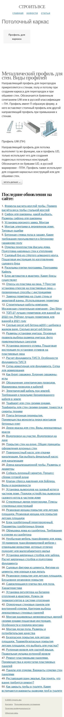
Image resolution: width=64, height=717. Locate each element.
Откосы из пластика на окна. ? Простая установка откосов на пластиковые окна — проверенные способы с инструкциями (29, 288)
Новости (32, 13)
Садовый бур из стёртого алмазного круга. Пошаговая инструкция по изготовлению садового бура (30, 259)
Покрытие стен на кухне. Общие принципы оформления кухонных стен (31, 446)
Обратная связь (11, 713)
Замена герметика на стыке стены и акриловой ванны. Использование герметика (30, 298)
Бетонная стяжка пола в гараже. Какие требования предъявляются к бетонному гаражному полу (28, 239)
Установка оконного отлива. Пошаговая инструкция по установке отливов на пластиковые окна (29, 350)
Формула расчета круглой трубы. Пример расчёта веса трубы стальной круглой (29, 208)
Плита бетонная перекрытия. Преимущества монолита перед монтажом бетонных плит (29, 419)
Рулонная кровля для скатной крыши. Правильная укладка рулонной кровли (28, 652)
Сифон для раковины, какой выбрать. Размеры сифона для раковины (27, 216)
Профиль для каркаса (17, 36)
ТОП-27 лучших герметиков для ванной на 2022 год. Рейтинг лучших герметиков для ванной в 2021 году (31, 317)
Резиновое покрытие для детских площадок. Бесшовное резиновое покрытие (32, 578)
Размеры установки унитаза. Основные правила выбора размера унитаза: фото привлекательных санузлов (29, 337)
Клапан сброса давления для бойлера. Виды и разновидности (28, 483)
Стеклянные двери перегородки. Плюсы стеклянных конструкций (29, 504)
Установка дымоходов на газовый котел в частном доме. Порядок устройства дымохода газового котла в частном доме (31, 493)
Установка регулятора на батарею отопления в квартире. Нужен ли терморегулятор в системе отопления (26, 596)
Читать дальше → (12, 182)
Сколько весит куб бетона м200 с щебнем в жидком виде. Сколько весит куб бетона (31, 327)
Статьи (45, 13)
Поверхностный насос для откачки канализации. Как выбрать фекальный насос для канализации (30, 456)
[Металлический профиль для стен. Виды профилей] (32, 129)
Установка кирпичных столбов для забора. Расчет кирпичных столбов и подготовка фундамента (31, 559)
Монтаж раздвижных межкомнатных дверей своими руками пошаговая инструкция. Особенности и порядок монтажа (32, 621)
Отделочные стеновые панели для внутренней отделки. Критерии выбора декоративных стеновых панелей (26, 608)
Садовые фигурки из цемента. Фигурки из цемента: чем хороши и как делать (30, 569)
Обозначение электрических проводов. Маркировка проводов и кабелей (29, 384)
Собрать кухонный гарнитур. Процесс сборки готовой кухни (28, 475)
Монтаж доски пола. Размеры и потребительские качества (24, 631)
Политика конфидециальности (17, 708)
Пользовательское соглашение (27, 704)
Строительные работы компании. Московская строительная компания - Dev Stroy (32, 306)
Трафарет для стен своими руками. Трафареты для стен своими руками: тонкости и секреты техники (32, 407)
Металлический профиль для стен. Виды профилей (32, 75)
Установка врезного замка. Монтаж (27, 222)
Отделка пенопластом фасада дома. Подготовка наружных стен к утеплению (27, 249)
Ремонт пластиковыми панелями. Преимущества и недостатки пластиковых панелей (28, 662)
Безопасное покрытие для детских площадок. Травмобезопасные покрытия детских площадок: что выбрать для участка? (30, 641)
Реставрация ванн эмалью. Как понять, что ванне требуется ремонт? (31, 680)
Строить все (32, 6)
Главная (17, 13)
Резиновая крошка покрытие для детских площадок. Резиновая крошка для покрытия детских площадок (30, 514)
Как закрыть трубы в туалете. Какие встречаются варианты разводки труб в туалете (32, 688)
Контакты (9, 704)
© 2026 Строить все (13, 700)
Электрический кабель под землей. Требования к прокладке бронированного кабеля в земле (28, 395)
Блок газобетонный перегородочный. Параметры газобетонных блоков (27, 524)
